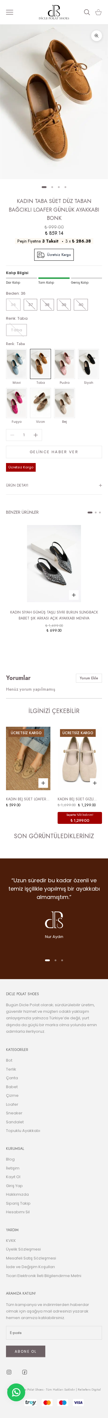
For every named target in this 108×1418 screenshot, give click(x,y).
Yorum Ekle (89, 678)
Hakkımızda (17, 1194)
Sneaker (14, 1113)
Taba (16, 330)
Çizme (12, 1095)
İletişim (13, 1168)
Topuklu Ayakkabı (23, 1130)
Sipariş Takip (18, 1203)
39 (64, 304)
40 (80, 304)
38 (47, 304)
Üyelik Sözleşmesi (23, 1249)
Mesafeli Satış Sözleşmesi (31, 1258)
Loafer (12, 1104)
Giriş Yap (14, 1186)
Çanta (12, 1078)
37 (30, 304)
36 (13, 304)
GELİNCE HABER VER (54, 452)
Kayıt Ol (13, 1177)
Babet (12, 1087)
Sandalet (15, 1122)
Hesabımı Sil (18, 1212)
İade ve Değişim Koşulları (30, 1267)
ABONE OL (26, 1351)
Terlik (11, 1069)
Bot (9, 1060)
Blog (10, 1159)
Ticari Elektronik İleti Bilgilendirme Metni (43, 1276)
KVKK (11, 1240)
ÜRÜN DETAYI (17, 485)
